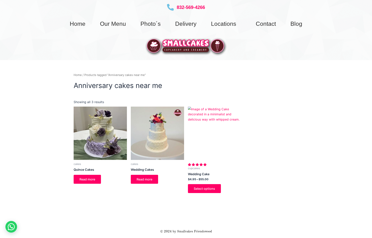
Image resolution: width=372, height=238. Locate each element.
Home (77, 24)
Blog (296, 24)
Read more (87, 179)
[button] (198, 164)
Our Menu (113, 24)
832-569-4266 (191, 7)
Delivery (185, 24)
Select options (204, 189)
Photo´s (150, 24)
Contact (266, 24)
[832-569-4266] (170, 7)
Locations (223, 24)
